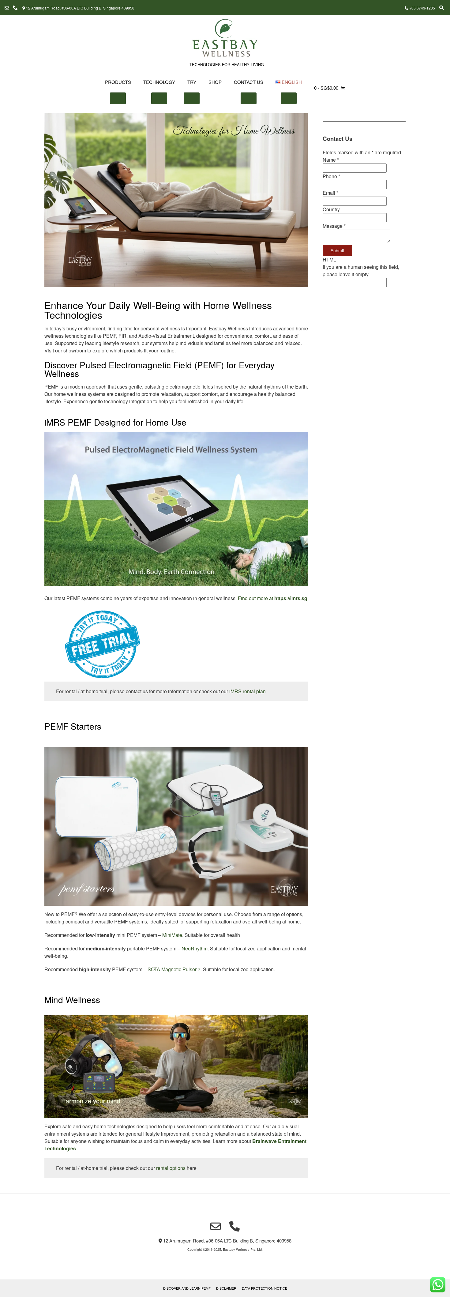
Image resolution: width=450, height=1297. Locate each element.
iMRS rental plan (247, 691)
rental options (171, 1167)
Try (191, 82)
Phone (331, 176)
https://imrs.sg (290, 598)
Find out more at (256, 598)
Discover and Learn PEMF (187, 1288)
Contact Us (248, 82)
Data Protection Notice (264, 1288)
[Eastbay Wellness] (225, 38)
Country (331, 209)
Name (331, 159)
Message (334, 225)
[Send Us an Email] (7, 8)
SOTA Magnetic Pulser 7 (174, 969)
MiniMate (172, 934)
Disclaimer (226, 1288)
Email (330, 192)
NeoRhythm (195, 948)
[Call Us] (15, 8)
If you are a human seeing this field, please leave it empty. (361, 270)
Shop (215, 82)
